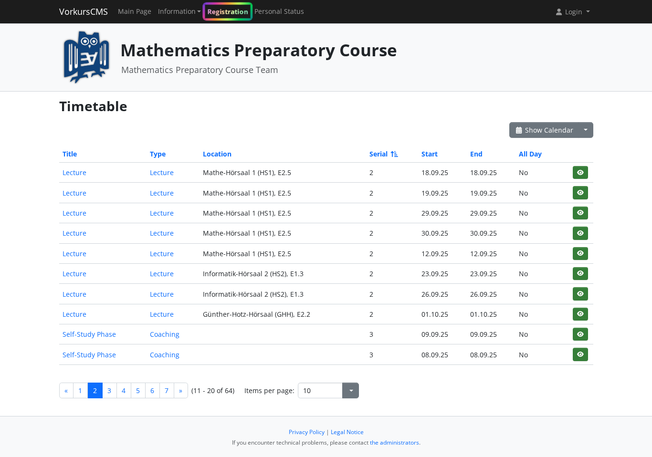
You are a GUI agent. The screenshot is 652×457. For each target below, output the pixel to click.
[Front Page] (86, 56)
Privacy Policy (307, 432)
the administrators (394, 442)
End (476, 153)
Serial (378, 153)
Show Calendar (548, 130)
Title (70, 153)
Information (177, 11)
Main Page (134, 11)
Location (217, 153)
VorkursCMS (83, 11)
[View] (580, 172)
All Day (530, 153)
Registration (227, 12)
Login (573, 11)
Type (158, 153)
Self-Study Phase (89, 334)
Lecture (74, 172)
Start (429, 153)
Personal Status (279, 11)
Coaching (164, 334)
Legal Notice (347, 432)
